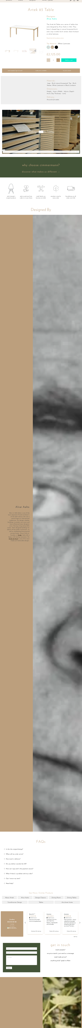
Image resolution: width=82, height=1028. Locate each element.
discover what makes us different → (41, 171)
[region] (52, 923)
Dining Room (56, 897)
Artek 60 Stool (13, 538)
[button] (25, 923)
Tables (41, 902)
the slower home (67, 902)
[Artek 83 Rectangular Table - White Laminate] (24, 31)
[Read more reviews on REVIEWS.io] (12, 928)
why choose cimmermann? (41, 165)
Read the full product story (55, 38)
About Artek (9, 897)
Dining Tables (71, 897)
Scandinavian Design (15, 902)
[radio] (48, 47)
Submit (9, 968)
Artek (20, 535)
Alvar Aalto (52, 19)
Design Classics (40, 897)
